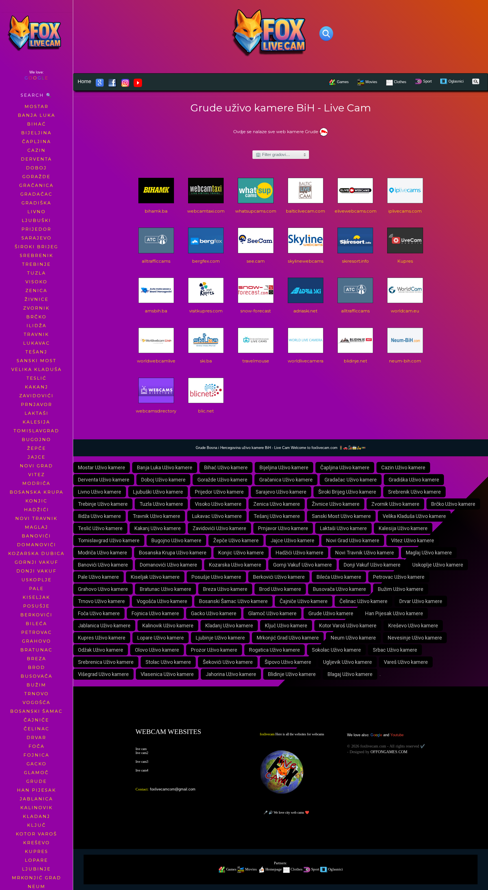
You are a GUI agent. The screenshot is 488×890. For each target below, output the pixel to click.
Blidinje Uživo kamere (292, 674)
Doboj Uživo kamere (163, 480)
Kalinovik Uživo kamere (167, 625)
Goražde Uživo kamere (222, 480)
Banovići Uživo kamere (103, 565)
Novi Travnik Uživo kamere (364, 553)
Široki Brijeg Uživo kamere (347, 492)
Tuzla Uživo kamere (161, 504)
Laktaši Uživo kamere (343, 528)
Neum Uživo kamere (353, 638)
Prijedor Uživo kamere (219, 492)
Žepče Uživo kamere (236, 540)
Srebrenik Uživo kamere (414, 492)
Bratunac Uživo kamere (165, 589)
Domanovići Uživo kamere (168, 565)
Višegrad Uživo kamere (103, 674)
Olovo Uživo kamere (157, 650)
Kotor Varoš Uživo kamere (347, 625)
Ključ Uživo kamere (286, 625)
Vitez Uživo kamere (412, 540)
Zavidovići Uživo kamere (219, 528)
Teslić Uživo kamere (100, 528)
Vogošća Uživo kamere (162, 601)
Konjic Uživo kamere (241, 553)
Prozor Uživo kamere (214, 650)
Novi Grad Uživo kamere (352, 540)
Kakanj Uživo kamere (157, 528)
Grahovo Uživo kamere (103, 589)
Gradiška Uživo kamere (414, 480)
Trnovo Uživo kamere (101, 601)
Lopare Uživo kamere (160, 638)
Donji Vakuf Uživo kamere (372, 565)
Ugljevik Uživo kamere (347, 662)
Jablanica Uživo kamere (104, 625)
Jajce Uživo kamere (292, 540)
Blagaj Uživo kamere (350, 674)
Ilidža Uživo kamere (99, 516)
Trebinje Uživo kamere (103, 504)
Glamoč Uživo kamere (272, 613)
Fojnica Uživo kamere (155, 613)
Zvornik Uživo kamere (395, 504)
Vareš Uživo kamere (406, 662)
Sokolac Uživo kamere (336, 650)
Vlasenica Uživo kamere (167, 674)
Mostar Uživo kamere (101, 467)
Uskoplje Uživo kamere (437, 565)
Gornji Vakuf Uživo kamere (302, 565)
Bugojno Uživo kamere (176, 540)
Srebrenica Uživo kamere (106, 662)
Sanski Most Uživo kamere (341, 516)
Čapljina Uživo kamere (344, 467)
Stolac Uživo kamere (168, 662)
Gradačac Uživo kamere (350, 480)
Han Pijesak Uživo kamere (394, 613)
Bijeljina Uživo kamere (284, 467)
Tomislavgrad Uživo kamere (109, 540)
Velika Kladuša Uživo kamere (414, 516)
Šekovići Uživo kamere (228, 662)
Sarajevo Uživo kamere (281, 492)
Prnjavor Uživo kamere (283, 528)
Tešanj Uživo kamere (277, 516)
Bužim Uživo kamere (400, 589)
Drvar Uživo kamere (420, 601)
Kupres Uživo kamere (101, 638)
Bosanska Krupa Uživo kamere (172, 553)
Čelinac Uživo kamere (363, 601)
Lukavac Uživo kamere (217, 516)
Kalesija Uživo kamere (403, 528)
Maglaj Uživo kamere (429, 553)
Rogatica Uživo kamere (274, 650)
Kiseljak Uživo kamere (155, 577)
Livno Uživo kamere (99, 492)
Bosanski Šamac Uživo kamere (233, 601)
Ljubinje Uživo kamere (220, 638)
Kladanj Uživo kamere (229, 625)
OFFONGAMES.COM (389, 752)
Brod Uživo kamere (280, 589)
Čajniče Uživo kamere (304, 601)
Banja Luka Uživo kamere (164, 467)
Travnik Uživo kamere (156, 516)
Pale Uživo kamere (98, 577)
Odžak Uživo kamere (100, 650)
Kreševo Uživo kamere (413, 625)
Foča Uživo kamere (99, 613)
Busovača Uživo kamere (339, 589)
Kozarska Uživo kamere (235, 565)
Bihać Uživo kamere (226, 467)
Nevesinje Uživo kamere (415, 638)
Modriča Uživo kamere (102, 553)
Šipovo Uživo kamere (288, 662)
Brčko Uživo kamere (453, 504)
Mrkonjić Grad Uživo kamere (288, 638)
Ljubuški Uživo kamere (158, 492)
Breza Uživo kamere (225, 589)
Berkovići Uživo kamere (279, 577)
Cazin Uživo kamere (403, 467)
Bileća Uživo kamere (339, 577)
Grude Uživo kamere (330, 613)
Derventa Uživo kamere (103, 480)
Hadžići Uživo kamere (299, 553)
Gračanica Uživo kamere (286, 480)
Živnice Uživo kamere (336, 504)
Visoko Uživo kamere (218, 504)
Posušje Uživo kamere (216, 577)
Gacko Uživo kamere (213, 613)
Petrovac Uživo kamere (398, 577)
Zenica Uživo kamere (276, 504)
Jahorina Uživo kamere (231, 674)
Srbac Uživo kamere (395, 650)
